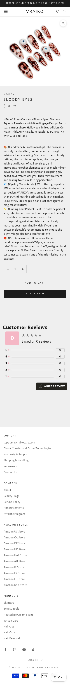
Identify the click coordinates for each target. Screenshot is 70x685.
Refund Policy (12, 502)
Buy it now (35, 293)
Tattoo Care (11, 620)
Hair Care (9, 632)
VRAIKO (9, 94)
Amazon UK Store (14, 549)
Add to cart (35, 283)
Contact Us (11, 472)
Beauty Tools (11, 608)
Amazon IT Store (14, 567)
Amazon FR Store (14, 573)
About (7, 490)
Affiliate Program (14, 514)
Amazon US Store (14, 531)
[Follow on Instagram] (15, 649)
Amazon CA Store (14, 537)
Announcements (14, 508)
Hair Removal (12, 638)
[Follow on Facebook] (5, 649)
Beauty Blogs (11, 496)
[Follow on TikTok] (33, 649)
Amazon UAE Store (15, 555)
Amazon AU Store (14, 561)
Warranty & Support (16, 454)
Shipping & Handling (16, 460)
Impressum (10, 466)
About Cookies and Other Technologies (28, 448)
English (33, 660)
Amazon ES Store (14, 579)
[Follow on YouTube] (24, 649)
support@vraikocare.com (19, 442)
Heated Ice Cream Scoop (19, 615)
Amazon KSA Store (15, 585)
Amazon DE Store (14, 543)
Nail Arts (9, 626)
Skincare (9, 603)
